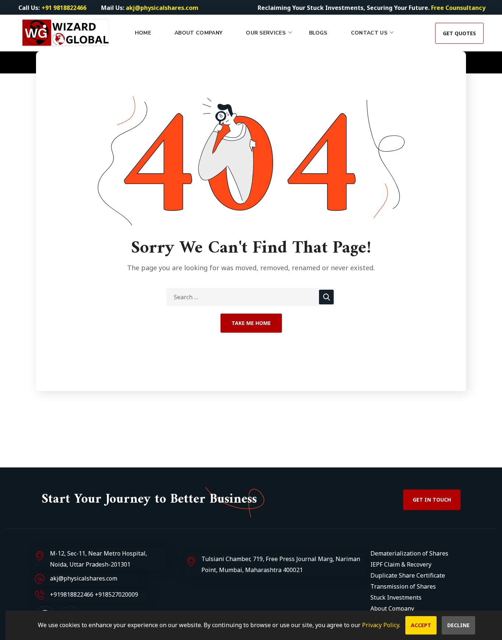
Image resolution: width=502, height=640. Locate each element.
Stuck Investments (396, 597)
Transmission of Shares (403, 586)
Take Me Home (251, 322)
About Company (392, 608)
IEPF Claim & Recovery (400, 564)
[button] (459, 33)
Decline (458, 625)
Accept (421, 625)
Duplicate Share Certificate (407, 575)
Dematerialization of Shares (409, 553)
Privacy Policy (380, 625)
